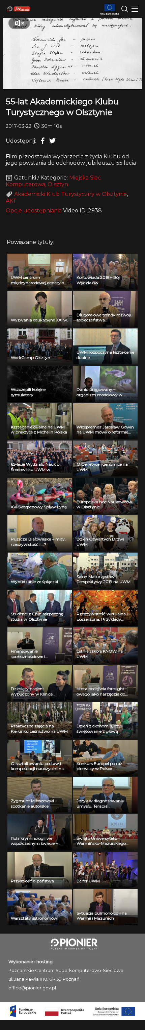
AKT (11, 201)
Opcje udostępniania (34, 210)
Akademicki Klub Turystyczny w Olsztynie (70, 194)
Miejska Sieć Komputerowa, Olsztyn (53, 181)
